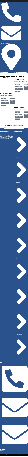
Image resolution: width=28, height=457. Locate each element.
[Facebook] (0, 450)
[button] (27, 72)
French (18, 72)
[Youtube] (2, 450)
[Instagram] (3, 450)
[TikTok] (1, 450)
